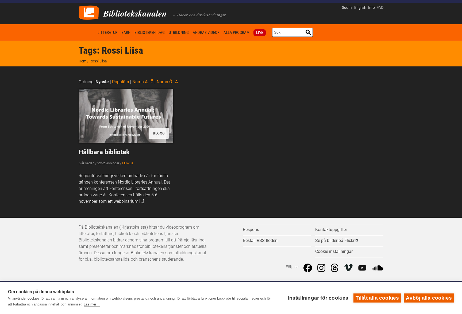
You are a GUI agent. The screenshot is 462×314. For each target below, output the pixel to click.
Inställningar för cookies (318, 298)
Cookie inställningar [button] (334, 251)
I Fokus (127, 163)
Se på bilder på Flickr (335, 240)
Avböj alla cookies (429, 298)
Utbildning (179, 32)
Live (259, 32)
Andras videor (206, 32)
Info (371, 7)
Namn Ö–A (167, 81)
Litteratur (107, 32)
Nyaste (102, 81)
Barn (125, 32)
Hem (87, 32)
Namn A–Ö (142, 81)
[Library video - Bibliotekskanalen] (89, 12)
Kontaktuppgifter (331, 229)
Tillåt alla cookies (377, 298)
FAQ (380, 7)
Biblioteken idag (149, 32)
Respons (251, 229)
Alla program (236, 32)
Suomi (347, 7)
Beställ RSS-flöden (260, 240)
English (360, 7)
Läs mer (90, 304)
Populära (120, 81)
